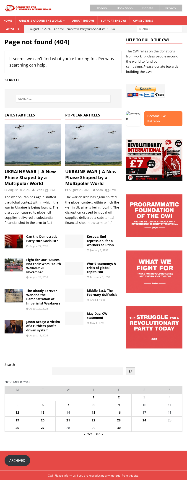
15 (93, 412)
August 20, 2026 (38, 308)
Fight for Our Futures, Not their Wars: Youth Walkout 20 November (43, 266)
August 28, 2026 (18, 190)
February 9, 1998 (100, 277)
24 (144, 420)
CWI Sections (143, 21)
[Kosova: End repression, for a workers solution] (74, 241)
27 (42, 428)
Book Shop (125, 8)
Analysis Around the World (40, 21)
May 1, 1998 (97, 323)
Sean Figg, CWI (45, 190)
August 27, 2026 (38, 246)
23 (119, 420)
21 (68, 420)
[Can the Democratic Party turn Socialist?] (14, 241)
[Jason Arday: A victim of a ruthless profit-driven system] (14, 326)
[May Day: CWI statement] (74, 318)
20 (42, 420)
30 (119, 428)
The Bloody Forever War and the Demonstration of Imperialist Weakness (43, 297)
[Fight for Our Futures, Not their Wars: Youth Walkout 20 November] (14, 264)
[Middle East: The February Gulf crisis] (74, 295)
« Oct (88, 434)
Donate (147, 8)
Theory (101, 8)
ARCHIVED (17, 460)
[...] (49, 222)
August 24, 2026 (38, 277)
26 (17, 428)
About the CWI (83, 21)
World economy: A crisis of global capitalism (101, 267)
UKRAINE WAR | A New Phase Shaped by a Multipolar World (30, 177)
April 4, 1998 (97, 300)
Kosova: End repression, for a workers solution (100, 240)
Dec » (99, 434)
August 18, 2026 (38, 335)
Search (10, 364)
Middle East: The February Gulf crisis (102, 292)
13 (42, 412)
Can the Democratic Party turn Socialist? (42, 238)
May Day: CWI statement (98, 315)
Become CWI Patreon (156, 118)
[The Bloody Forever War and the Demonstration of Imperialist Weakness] (14, 295)
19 (17, 420)
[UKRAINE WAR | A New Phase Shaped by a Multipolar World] (33, 145)
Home (7, 21)
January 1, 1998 (99, 250)
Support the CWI (113, 21)
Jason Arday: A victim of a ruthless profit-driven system (43, 326)
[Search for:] (159, 29)
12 (17, 412)
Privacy (170, 8)
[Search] (130, 371)
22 (93, 420)
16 (119, 412)
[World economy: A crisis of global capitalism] (74, 268)
